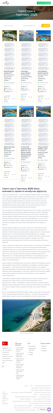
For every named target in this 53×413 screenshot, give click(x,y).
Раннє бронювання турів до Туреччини (25, 397)
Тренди (31, 354)
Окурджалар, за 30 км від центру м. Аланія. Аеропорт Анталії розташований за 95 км (27, 162)
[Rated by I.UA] (5, 366)
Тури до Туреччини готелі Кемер (23, 405)
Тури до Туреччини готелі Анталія (21, 401)
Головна (35, 394)
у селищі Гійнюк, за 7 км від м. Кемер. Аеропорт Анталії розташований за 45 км (44, 160)
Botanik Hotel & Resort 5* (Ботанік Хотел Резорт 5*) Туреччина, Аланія (9, 75)
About (26, 386)
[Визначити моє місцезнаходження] (39, 25)
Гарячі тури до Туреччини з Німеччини (8, 49)
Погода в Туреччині (45, 394)
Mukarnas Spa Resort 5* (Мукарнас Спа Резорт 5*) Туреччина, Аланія (9, 151)
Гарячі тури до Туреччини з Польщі (8, 54)
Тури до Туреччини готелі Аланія (42, 399)
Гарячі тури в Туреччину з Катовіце (41, 388)
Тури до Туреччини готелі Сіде (42, 405)
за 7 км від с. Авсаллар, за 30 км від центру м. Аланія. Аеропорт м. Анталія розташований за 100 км (44, 82)
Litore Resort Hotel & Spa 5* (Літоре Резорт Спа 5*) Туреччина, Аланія (43, 75)
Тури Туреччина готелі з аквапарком (25, 410)
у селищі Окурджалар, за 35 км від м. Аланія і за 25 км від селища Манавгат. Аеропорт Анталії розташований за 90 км (10, 158)
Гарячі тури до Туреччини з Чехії (9, 68)
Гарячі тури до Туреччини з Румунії (8, 59)
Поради (31, 352)
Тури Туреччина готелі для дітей (42, 408)
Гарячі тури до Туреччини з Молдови (8, 45)
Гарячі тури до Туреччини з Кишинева (21, 392)
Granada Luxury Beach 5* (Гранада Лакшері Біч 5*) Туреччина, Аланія (26, 75)
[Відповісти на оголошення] (12, 99)
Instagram (44, 350)
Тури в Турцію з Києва (45, 397)
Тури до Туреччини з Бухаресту (22, 408)
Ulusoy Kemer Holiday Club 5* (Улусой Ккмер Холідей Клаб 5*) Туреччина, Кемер (43, 152)
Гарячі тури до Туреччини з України (8, 64)
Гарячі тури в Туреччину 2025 (43, 386)
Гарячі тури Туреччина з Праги (42, 392)
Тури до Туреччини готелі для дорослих (40, 403)
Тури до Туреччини (25, 399)
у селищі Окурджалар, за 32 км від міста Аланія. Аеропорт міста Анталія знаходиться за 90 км (10, 82)
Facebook (43, 348)
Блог (31, 386)
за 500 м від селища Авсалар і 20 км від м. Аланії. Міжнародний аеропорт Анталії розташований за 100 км (27, 82)
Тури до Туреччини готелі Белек (42, 401)
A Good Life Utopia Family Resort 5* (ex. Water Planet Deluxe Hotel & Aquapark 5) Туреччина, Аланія (26, 153)
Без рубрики (32, 346)
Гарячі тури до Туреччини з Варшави (41, 390)
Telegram (43, 346)
